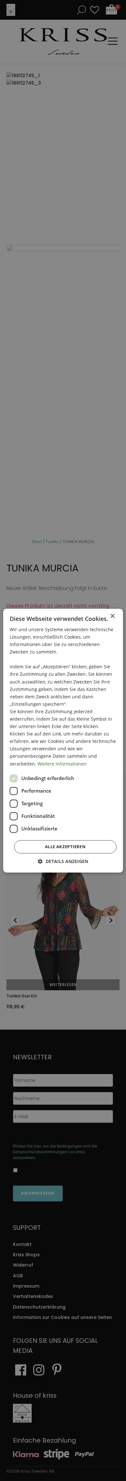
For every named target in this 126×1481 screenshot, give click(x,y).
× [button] (112, 616)
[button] (63, 861)
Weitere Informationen (62, 764)
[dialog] (63, 740)
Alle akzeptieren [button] (65, 846)
